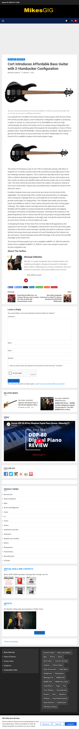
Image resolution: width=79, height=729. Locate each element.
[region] (39, 722)
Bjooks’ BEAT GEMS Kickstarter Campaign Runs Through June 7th (26, 574)
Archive (52, 657)
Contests (46, 665)
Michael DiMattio (14, 72)
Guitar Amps (63, 669)
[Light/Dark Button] (67, 21)
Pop (64, 686)
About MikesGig (9, 652)
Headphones (47, 673)
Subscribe (75, 20)
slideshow (62, 694)
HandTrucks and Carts (11, 530)
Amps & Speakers (10, 499)
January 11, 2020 (28, 72)
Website (10, 358)
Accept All (71, 724)
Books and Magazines (11, 508)
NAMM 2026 (47, 682)
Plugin (58, 686)
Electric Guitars (58, 665)
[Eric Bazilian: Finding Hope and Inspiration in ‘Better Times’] (20, 620)
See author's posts (34, 275)
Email (9, 350)
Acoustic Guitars (48, 653)
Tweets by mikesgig (11, 642)
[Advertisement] (39, 38)
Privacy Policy (8, 661)
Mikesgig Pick (48, 678)
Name (10, 343)
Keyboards (7, 534)
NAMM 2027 (65, 398)
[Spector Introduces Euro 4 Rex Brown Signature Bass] (10, 403)
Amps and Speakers (64, 653)
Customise (45, 724)
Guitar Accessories (49, 669)
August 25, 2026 (25, 407)
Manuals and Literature (11, 539)
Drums (6, 521)
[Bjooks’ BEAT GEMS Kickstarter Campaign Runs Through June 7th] (20, 586)
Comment (11, 316)
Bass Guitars (11, 59)
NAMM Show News (60, 400)
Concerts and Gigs (61, 661)
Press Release (48, 690)
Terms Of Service (10, 657)
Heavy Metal (29, 400)
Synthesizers (61, 703)
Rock (54, 694)
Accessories (8, 494)
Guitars (6, 525)
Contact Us (7, 666)
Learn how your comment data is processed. (50, 384)
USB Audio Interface (50, 707)
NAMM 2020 (20, 59)
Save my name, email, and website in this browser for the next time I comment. (36, 366)
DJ (5, 516)
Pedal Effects (8, 552)
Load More (39, 633)
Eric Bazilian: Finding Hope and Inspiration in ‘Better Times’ (23, 609)
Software (7, 560)
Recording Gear (9, 556)
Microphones (8, 547)
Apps (5, 503)
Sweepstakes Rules (10, 670)
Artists (8, 603)
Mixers (6, 543)
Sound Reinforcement (60, 698)
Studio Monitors (48, 703)
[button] (3, 21)
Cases (6, 512)
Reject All (58, 724)
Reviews (46, 694)
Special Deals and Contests (18, 569)
